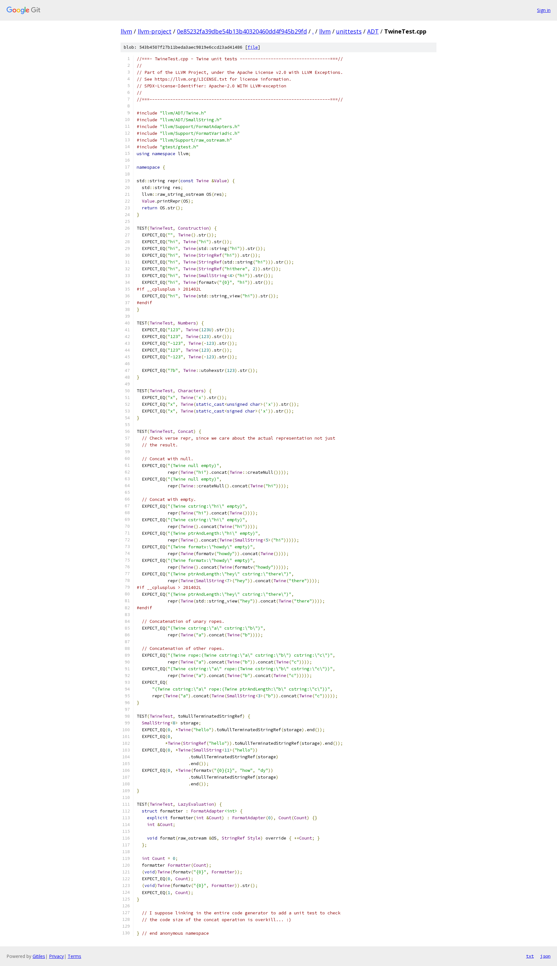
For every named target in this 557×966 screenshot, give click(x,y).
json (545, 956)
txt (530, 956)
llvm (126, 31)
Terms (74, 956)
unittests (349, 31)
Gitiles (39, 956)
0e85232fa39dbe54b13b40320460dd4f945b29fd (242, 31)
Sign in (544, 10)
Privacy (56, 956)
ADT (373, 31)
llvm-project (154, 31)
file (253, 47)
